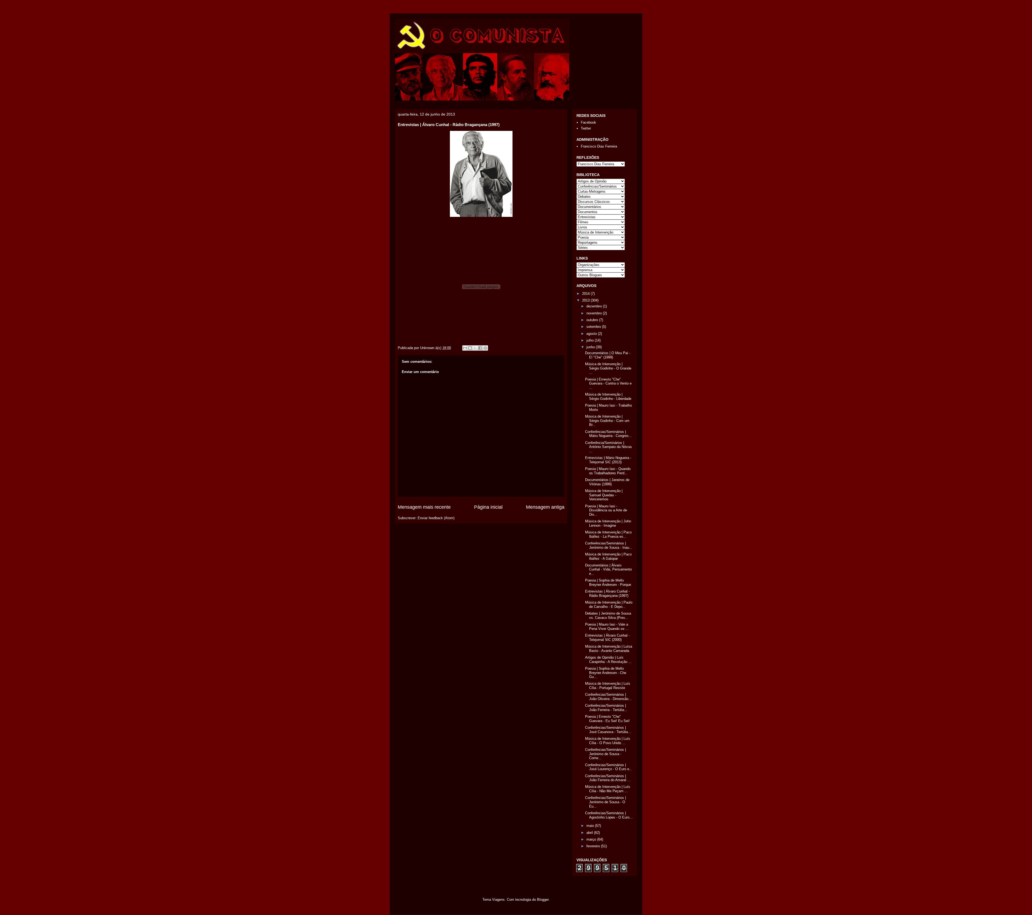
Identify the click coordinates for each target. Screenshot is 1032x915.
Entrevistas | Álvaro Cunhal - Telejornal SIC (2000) (607, 637)
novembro (594, 313)
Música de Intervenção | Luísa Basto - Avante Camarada (608, 648)
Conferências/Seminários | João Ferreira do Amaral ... (607, 778)
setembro (594, 327)
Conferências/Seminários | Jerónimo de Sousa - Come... (605, 754)
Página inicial (488, 507)
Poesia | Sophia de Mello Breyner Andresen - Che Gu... (605, 672)
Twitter (586, 128)
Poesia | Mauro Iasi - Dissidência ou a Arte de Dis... (606, 510)
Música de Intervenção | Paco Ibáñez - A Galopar (608, 556)
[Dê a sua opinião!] (470, 348)
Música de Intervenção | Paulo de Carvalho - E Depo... (608, 604)
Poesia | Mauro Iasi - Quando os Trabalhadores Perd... (607, 471)
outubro (592, 320)
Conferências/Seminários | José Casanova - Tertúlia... (608, 730)
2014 (586, 294)
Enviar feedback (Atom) (436, 518)
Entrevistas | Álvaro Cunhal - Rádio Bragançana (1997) (607, 593)
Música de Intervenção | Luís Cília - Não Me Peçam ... (607, 789)
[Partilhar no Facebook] (480, 348)
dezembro (594, 306)
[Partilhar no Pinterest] (485, 348)
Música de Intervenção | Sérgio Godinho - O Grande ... (608, 368)
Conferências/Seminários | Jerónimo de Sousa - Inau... (608, 545)
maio (590, 826)
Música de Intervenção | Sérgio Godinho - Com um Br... (607, 420)
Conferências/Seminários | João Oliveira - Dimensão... (608, 696)
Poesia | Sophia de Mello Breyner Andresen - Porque (608, 582)
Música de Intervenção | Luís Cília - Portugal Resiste (607, 685)
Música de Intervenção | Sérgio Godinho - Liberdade (608, 396)
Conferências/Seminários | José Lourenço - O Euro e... (608, 767)
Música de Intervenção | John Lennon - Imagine (608, 523)
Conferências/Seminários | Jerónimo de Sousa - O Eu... (605, 802)
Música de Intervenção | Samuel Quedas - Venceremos (603, 495)
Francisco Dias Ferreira (599, 146)
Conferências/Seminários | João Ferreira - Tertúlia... (606, 708)
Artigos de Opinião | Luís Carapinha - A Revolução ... (608, 659)
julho (590, 340)
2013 (586, 300)
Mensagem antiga (545, 507)
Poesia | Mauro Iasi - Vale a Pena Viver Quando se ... (607, 626)
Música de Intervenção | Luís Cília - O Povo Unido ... (607, 741)
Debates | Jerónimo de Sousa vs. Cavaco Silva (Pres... (608, 615)
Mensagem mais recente (424, 507)
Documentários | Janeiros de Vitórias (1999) (607, 482)
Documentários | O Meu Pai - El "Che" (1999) (607, 355)
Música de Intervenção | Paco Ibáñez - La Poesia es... (608, 534)
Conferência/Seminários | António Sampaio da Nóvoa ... (608, 447)
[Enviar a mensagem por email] (465, 348)
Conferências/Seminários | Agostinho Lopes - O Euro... (609, 815)
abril (590, 833)
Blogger (543, 900)
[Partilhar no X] (475, 348)
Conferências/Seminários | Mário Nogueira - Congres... (608, 434)
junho (591, 347)
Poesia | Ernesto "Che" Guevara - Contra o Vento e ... (608, 383)
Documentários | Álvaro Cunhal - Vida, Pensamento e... (608, 569)
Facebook (588, 122)
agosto (592, 334)
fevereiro (593, 846)
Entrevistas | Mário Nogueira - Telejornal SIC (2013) (608, 460)
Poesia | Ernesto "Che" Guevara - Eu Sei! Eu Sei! (607, 719)
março (591, 839)
